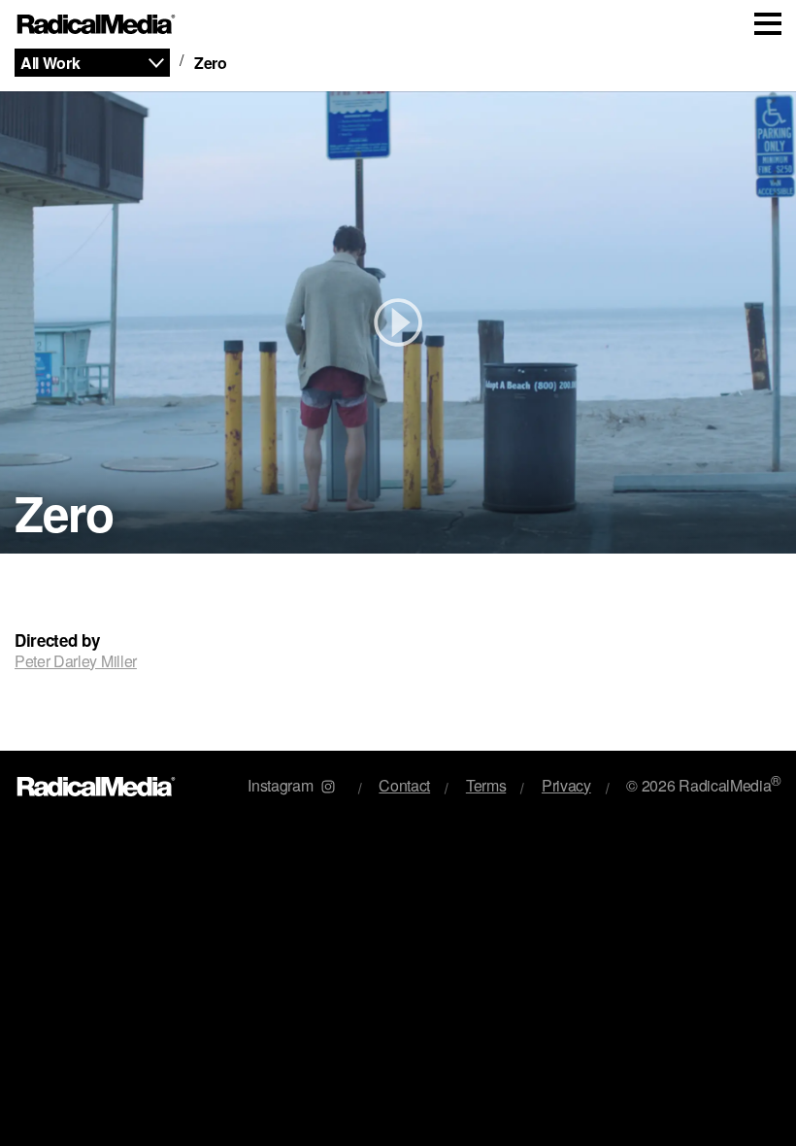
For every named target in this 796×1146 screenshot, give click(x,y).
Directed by (57, 640)
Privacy (566, 785)
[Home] (96, 25)
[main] (398, 400)
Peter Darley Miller (76, 661)
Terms (486, 785)
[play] (398, 322)
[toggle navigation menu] (768, 24)
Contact (404, 785)
